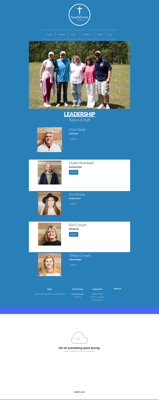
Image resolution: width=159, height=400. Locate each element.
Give (110, 34)
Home (49, 34)
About (74, 34)
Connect (87, 34)
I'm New (61, 34)
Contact (73, 139)
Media (99, 34)
